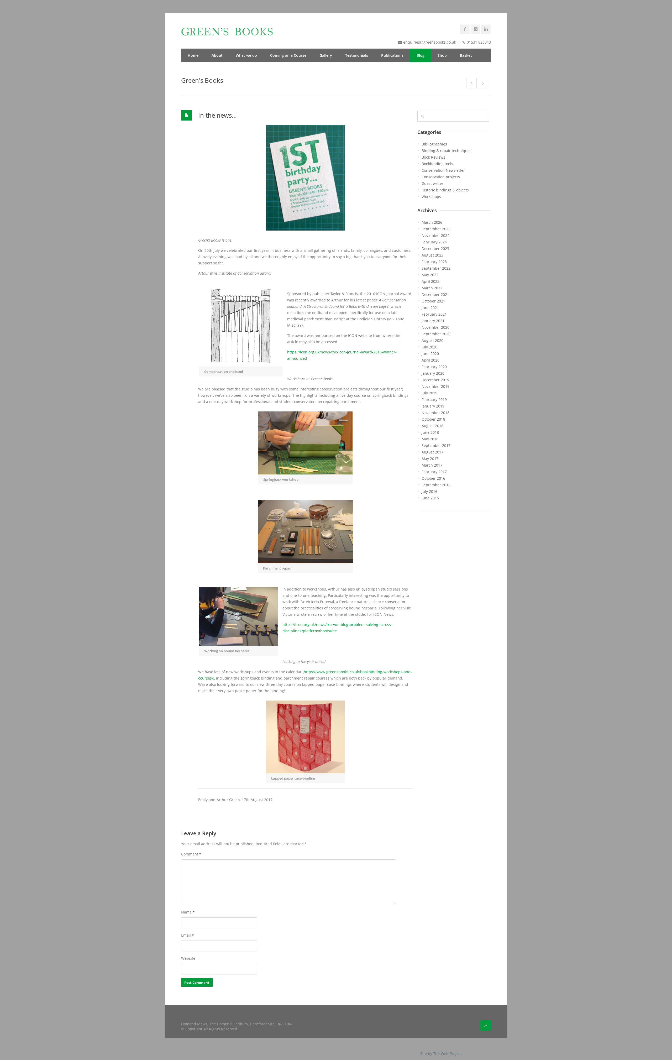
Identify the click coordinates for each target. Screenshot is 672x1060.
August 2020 (432, 340)
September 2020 (436, 333)
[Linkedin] (486, 29)
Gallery (325, 55)
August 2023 (432, 255)
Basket (466, 55)
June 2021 (430, 307)
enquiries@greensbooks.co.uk (429, 42)
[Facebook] (465, 29)
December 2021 (435, 294)
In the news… (217, 115)
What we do (246, 55)
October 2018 (433, 419)
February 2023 (434, 261)
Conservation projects (441, 176)
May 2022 (430, 274)
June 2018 (430, 432)
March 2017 (432, 465)
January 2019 (433, 406)
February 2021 (434, 314)
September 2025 (436, 228)
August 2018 (432, 425)
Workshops (431, 196)
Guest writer (432, 183)
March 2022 (432, 287)
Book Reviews (433, 157)
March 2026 (432, 222)
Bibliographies (434, 144)
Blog (420, 55)
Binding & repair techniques (446, 150)
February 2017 (434, 471)
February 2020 (434, 366)
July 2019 (429, 392)
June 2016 (430, 497)
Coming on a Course (288, 55)
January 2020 (433, 373)
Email (187, 935)
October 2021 (433, 301)
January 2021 (433, 320)
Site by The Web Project (441, 1053)
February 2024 (434, 241)
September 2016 (436, 484)
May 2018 (430, 438)
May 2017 (430, 458)
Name (188, 912)
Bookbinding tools (437, 163)
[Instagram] (475, 29)
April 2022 (430, 281)
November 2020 (435, 327)
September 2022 (436, 268)
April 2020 (430, 360)
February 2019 (434, 399)
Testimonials (356, 55)
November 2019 (435, 386)
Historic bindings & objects (445, 189)
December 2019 (435, 379)
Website (188, 958)
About (217, 55)
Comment (191, 854)
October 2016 (433, 478)
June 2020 (430, 353)
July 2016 (429, 491)
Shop (442, 55)
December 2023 (435, 248)
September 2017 (436, 445)
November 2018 (435, 412)
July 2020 (429, 346)
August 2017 (432, 452)
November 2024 (435, 235)
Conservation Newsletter (443, 170)
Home (193, 55)
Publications (392, 55)
